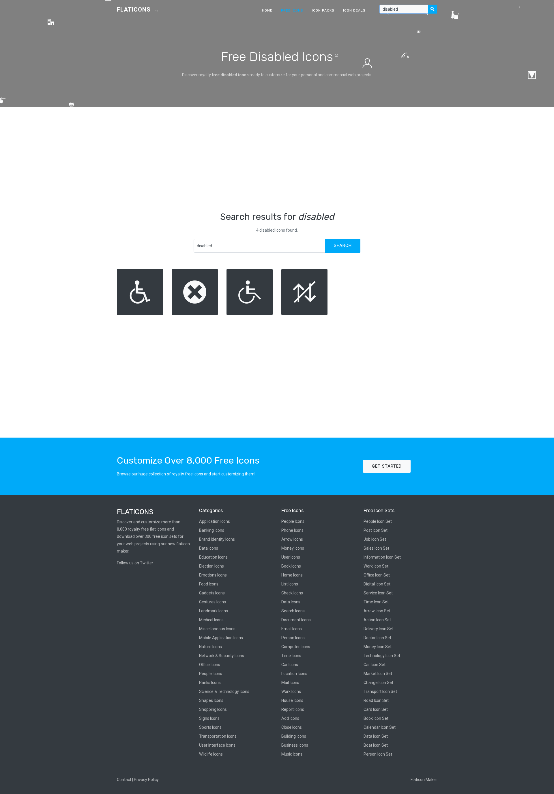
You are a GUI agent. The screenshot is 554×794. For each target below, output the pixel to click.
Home (267, 10)
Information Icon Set (382, 557)
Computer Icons (295, 646)
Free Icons (292, 10)
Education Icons (213, 557)
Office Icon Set (377, 575)
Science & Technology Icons (224, 691)
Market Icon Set (378, 673)
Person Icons (293, 637)
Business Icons (294, 745)
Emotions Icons (213, 575)
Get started (387, 466)
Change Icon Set (378, 682)
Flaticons (134, 9)
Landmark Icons (213, 611)
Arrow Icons (292, 539)
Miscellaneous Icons (217, 628)
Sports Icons (210, 727)
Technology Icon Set (382, 655)
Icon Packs (323, 10)
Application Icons (214, 521)
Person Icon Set (378, 754)
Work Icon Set (376, 566)
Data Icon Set (376, 736)
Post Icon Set (376, 530)
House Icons (292, 700)
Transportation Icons (218, 736)
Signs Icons (209, 718)
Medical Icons (211, 620)
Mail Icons (290, 682)
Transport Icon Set (380, 691)
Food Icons (208, 584)
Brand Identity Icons (217, 539)
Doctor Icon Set (377, 637)
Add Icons (290, 718)
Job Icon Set (375, 539)
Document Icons (296, 620)
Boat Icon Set (376, 745)
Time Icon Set (376, 602)
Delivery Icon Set (379, 628)
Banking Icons (211, 530)
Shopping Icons (213, 709)
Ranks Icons (210, 682)
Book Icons (291, 566)
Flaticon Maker (424, 779)
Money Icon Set (378, 646)
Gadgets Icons (212, 593)
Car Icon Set (374, 664)
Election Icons (211, 566)
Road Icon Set (376, 700)
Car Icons (289, 664)
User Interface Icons (217, 745)
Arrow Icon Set (377, 611)
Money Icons (292, 548)
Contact (124, 779)
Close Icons (291, 727)
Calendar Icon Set (380, 727)
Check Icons (292, 593)
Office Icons (209, 664)
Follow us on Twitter (135, 563)
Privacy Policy (146, 779)
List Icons (289, 584)
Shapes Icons (211, 700)
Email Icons (291, 628)
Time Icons (291, 655)
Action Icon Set (377, 620)
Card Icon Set (376, 709)
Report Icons (292, 709)
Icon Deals (354, 10)
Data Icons (208, 548)
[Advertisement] (277, 159)
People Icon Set (378, 521)
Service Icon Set (378, 593)
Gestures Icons (212, 602)
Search (343, 245)
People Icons (210, 673)
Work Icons (291, 691)
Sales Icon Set (376, 548)
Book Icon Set (376, 718)
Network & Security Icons (221, 655)
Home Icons (292, 575)
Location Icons (294, 673)
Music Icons (291, 754)
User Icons (290, 557)
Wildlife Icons (211, 754)
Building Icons (293, 736)
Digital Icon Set (377, 584)
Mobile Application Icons (221, 637)
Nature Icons (210, 646)
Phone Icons (292, 530)
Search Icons (293, 611)
